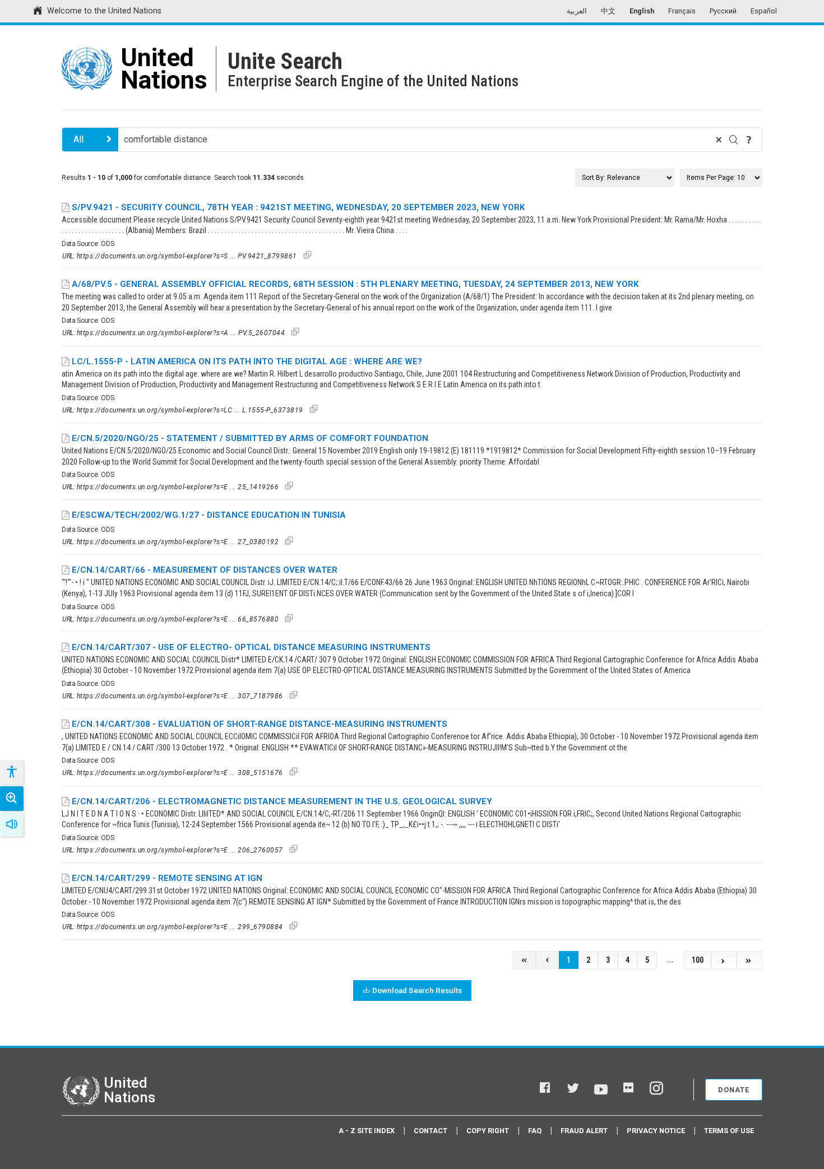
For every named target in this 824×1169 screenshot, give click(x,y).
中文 (608, 11)
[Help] (748, 139)
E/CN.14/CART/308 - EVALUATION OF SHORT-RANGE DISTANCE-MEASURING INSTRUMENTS (259, 724)
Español (764, 11)
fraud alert (584, 1130)
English (641, 11)
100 (697, 960)
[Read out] (12, 824)
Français (682, 11)
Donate (733, 1090)
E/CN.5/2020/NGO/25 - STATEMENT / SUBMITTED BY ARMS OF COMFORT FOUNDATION (250, 438)
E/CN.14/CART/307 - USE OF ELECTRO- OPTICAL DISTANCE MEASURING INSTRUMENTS (251, 647)
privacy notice (656, 1130)
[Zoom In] (12, 798)
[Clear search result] (718, 139)
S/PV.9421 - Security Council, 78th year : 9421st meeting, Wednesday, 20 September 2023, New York (298, 207)
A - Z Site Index (367, 1130)
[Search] (733, 139)
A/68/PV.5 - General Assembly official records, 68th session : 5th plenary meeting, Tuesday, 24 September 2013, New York (355, 284)
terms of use (729, 1130)
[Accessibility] (11, 772)
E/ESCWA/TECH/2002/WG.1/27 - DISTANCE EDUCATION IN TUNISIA (209, 515)
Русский (723, 11)
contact (430, 1130)
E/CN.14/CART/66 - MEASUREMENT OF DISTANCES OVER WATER (204, 570)
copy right (487, 1130)
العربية (577, 11)
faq (534, 1130)
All (78, 139)
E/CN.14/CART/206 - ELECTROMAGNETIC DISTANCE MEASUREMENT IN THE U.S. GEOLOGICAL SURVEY (282, 801)
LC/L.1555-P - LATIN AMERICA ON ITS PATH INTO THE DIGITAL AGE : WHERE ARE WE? (247, 361)
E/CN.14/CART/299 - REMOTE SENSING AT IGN (167, 878)
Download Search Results (417, 990)
